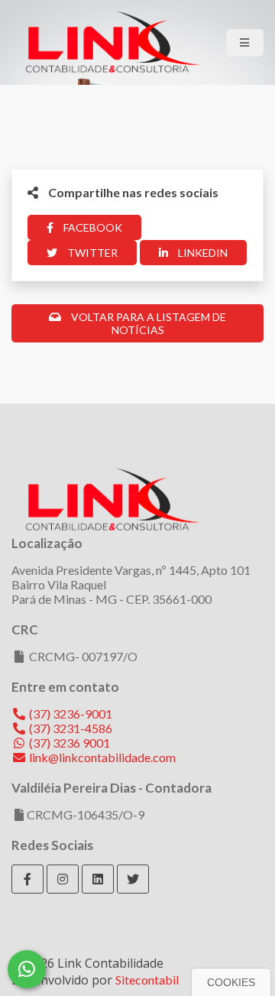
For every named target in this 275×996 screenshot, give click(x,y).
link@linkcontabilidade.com (101, 757)
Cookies (231, 982)
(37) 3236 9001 (68, 742)
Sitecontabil (147, 979)
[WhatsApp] (27, 969)
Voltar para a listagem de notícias (147, 323)
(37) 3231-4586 (69, 728)
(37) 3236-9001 (69, 713)
